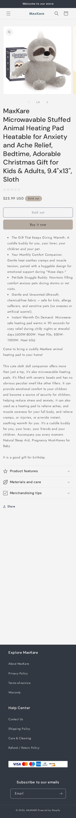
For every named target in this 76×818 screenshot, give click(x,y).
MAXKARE (31, 810)
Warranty (14, 692)
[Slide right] (47, 102)
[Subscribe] (61, 794)
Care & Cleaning (19, 738)
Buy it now (38, 224)
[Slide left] (28, 102)
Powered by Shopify (49, 810)
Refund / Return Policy (23, 748)
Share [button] (11, 506)
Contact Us (15, 719)
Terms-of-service (19, 683)
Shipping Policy (19, 729)
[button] (8, 13)
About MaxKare (18, 664)
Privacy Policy (18, 673)
